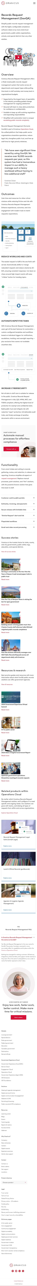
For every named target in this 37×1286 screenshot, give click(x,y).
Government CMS (6, 1245)
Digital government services (9, 1237)
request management (9, 478)
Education (4, 1046)
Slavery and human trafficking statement (13, 1212)
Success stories (5, 1127)
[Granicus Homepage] (18, 1265)
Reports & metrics (6, 1125)
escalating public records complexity (16, 120)
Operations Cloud (27, 129)
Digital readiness (6, 1239)
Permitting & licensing (7, 1101)
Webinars (4, 1130)
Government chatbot (7, 1242)
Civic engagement (6, 1226)
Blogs (2, 1116)
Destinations (5, 1051)
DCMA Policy (5, 1209)
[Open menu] (34, 3)
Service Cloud (5, 1066)
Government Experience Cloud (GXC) (12, 1064)
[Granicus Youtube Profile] (16, 1271)
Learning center (6, 1114)
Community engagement (8, 1228)
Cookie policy (5, 1204)
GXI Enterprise (5, 1078)
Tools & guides (5, 1122)
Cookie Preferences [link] (18, 1281)
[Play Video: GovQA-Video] (18, 57)
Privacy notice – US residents (9, 1201)
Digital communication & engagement (12, 1096)
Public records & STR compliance (11, 1104)
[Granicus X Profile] (23, 1271)
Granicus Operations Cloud (9, 950)
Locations (4, 1172)
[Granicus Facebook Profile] (13, 1271)
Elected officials (5, 1054)
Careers (3, 1145)
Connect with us (11, 449)
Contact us (4, 1164)
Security (3, 1207)
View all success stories (8, 551)
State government (6, 1040)
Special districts (5, 1037)
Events (3, 1119)
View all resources (7, 684)
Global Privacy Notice (7, 1198)
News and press (5, 1143)
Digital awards (5, 1148)
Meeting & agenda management (11, 1090)
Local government (6, 1035)
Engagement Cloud (7, 1069)
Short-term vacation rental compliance (12, 1251)
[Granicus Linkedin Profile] (19, 1271)
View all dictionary (6, 1253)
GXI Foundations (6, 1080)
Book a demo (18, 1017)
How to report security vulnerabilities (12, 1215)
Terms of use (5, 1196)
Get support (4, 1169)
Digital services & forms (8, 1093)
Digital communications (8, 1234)
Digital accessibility (6, 1231)
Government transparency (9, 1248)
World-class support (7, 1154)
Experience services (7, 1151)
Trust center (4, 1193)
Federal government (7, 1043)
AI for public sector (6, 1223)
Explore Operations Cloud (9, 813)
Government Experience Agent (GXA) (12, 1075)
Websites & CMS (6, 1098)
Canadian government (8, 1048)
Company (4, 1140)
